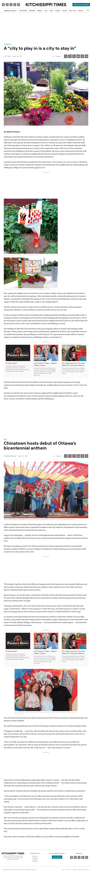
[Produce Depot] (18, 353)
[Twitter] (14, 4)
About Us (35, 856)
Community (8, 44)
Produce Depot (11, 363)
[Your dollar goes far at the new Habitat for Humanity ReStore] (74, 353)
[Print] (86, 56)
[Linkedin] (78, 56)
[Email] (82, 56)
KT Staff (8, 56)
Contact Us (35, 858)
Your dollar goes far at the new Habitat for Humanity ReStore (73, 364)
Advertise (35, 861)
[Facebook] (11, 4)
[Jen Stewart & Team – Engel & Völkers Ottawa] (46, 353)
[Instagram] (7, 4)
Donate (35, 859)
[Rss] (18, 4)
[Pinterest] (74, 56)
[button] (88, 10)
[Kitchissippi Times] (46, 4)
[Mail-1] (3, 4)
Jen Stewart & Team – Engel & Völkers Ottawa (45, 364)
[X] (70, 56)
